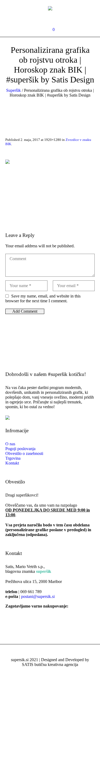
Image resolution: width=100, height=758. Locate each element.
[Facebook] (45, 18)
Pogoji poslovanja (20, 448)
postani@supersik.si (38, 596)
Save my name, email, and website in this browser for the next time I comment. (43, 298)
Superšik (13, 90)
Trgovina (13, 458)
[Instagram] (53, 18)
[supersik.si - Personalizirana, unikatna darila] (50, 8)
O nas (10, 444)
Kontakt (12, 463)
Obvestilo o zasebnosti (24, 453)
